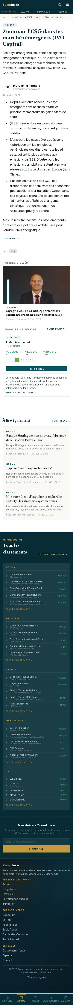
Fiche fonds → (57, 329)
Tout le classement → (19, 609)
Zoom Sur (9, 915)
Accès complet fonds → (54, 554)
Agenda (7, 955)
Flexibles (8, 894)
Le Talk (7, 919)
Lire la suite (11, 238)
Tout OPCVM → (61, 421)
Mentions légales (36, 977)
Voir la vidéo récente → (20, 392)
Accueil (6, 17)
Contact (7, 960)
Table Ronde (10, 929)
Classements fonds (14, 950)
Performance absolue (15, 898)
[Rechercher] (60, 5)
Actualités (17, 17)
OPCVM (29, 17)
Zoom (11, 4)
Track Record (11, 939)
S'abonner (36, 849)
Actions (7, 884)
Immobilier (9, 903)
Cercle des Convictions (17, 934)
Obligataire (9, 889)
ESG (13, 251)
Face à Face (10, 924)
